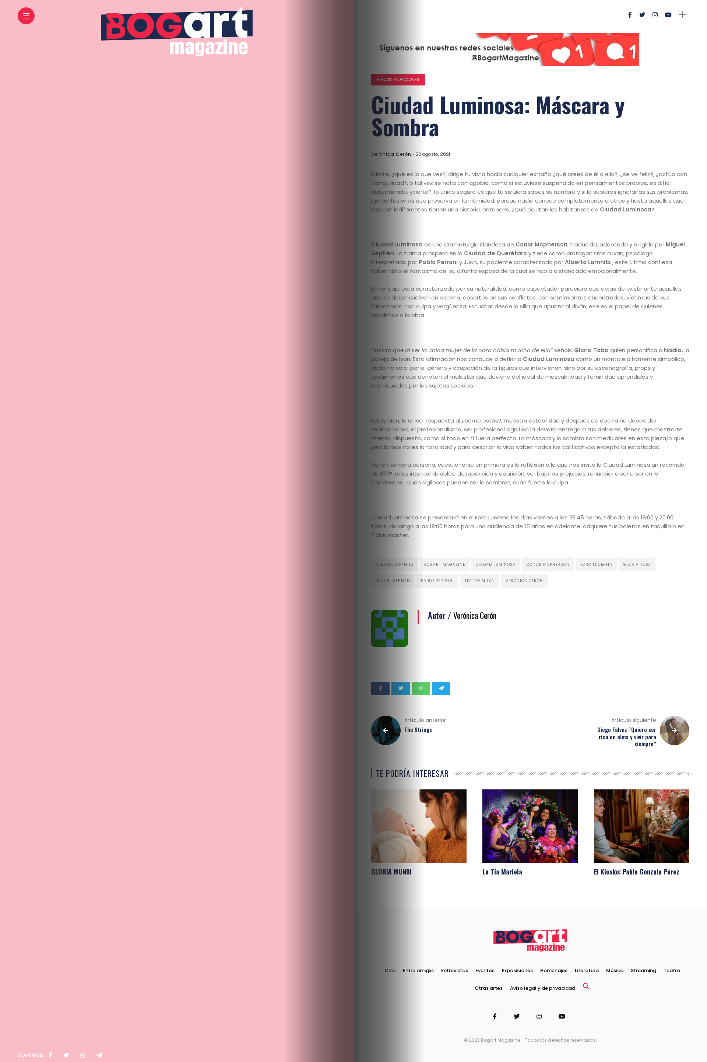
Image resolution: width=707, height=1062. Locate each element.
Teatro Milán (480, 580)
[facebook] (50, 1055)
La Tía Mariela (502, 871)
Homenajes (553, 970)
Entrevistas (454, 970)
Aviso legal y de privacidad (542, 988)
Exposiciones (517, 970)
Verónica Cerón (391, 154)
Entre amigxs (418, 970)
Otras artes (489, 988)
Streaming (643, 970)
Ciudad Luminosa (496, 564)
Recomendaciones (398, 79)
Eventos (485, 970)
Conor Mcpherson (548, 564)
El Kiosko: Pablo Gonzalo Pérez (636, 871)
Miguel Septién (393, 580)
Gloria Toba (637, 564)
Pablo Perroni (437, 580)
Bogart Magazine (444, 564)
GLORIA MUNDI (391, 871)
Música (614, 970)
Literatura (587, 970)
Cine (389, 970)
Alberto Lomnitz (395, 564)
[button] (586, 988)
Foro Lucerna (596, 564)
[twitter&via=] (66, 1055)
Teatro (672, 970)
